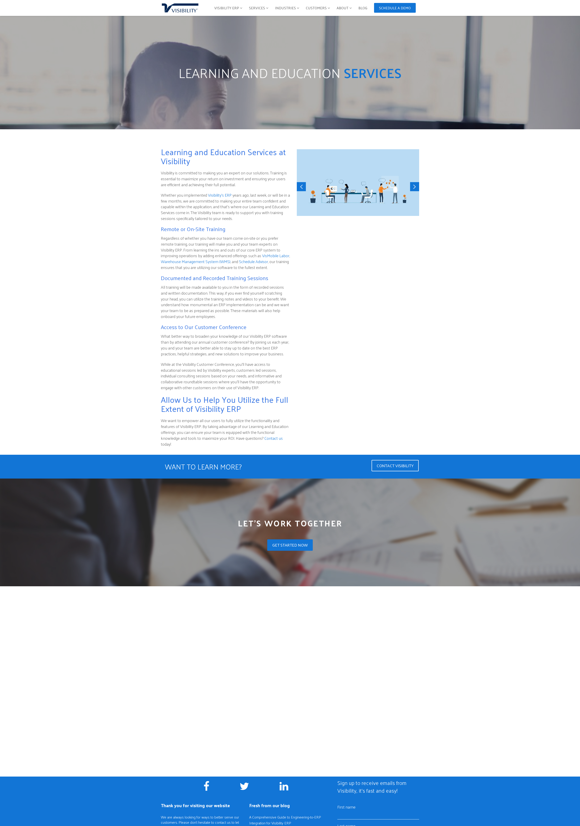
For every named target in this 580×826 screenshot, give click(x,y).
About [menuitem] (343, 8)
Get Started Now (290, 545)
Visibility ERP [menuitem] (226, 8)
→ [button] (414, 186)
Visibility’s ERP (220, 195)
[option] (358, 183)
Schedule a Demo (395, 8)
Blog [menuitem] (362, 8)
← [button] (301, 186)
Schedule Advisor (253, 261)
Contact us (273, 438)
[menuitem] (395, 6)
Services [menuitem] (257, 8)
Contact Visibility (395, 465)
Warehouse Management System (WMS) (195, 261)
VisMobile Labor (275, 255)
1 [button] (354, 229)
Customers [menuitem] (316, 8)
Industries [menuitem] (285, 8)
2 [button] (361, 229)
